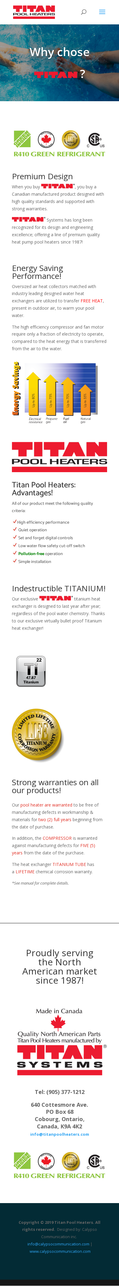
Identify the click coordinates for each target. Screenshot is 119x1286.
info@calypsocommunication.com (58, 1244)
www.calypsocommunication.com (60, 1251)
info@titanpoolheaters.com (59, 1134)
